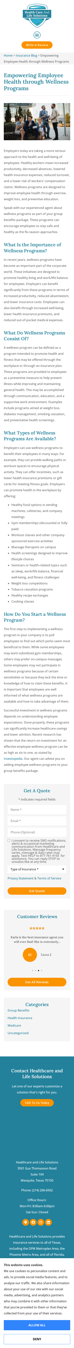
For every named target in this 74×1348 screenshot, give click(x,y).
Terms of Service (49, 878)
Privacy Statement (21, 878)
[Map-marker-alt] (25, 1222)
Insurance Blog (26, 55)
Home (8, 55)
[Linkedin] (48, 1222)
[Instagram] (40, 1222)
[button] (37, 35)
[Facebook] (33, 1222)
